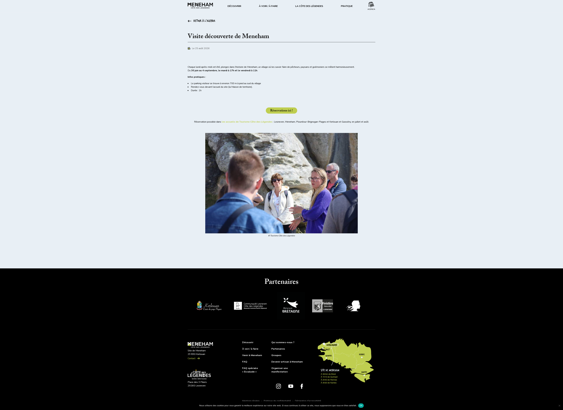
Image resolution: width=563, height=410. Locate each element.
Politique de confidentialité (277, 401)
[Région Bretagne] (291, 306)
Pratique (347, 6)
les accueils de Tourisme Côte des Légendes (247, 121)
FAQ (244, 361)
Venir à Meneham (252, 355)
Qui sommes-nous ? (282, 342)
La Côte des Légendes (309, 6)
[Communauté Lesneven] (250, 306)
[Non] (559, 405)
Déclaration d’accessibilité (308, 401)
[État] (355, 306)
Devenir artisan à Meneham (287, 361)
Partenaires (278, 348)
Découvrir (234, 6)
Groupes (276, 355)
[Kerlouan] (208, 306)
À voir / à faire (268, 6)
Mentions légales (251, 401)
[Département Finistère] (322, 306)
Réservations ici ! (281, 111)
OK (361, 405)
